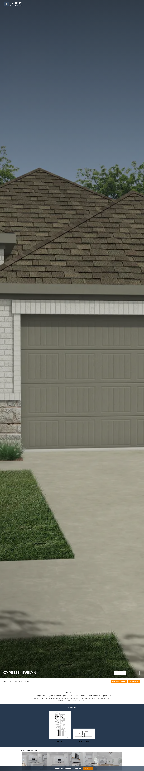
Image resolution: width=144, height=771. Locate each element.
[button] (2, 768)
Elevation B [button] (133, 673)
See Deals (87, 768)
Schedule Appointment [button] (118, 681)
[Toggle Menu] (139, 2)
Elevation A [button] (120, 673)
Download (135, 681)
